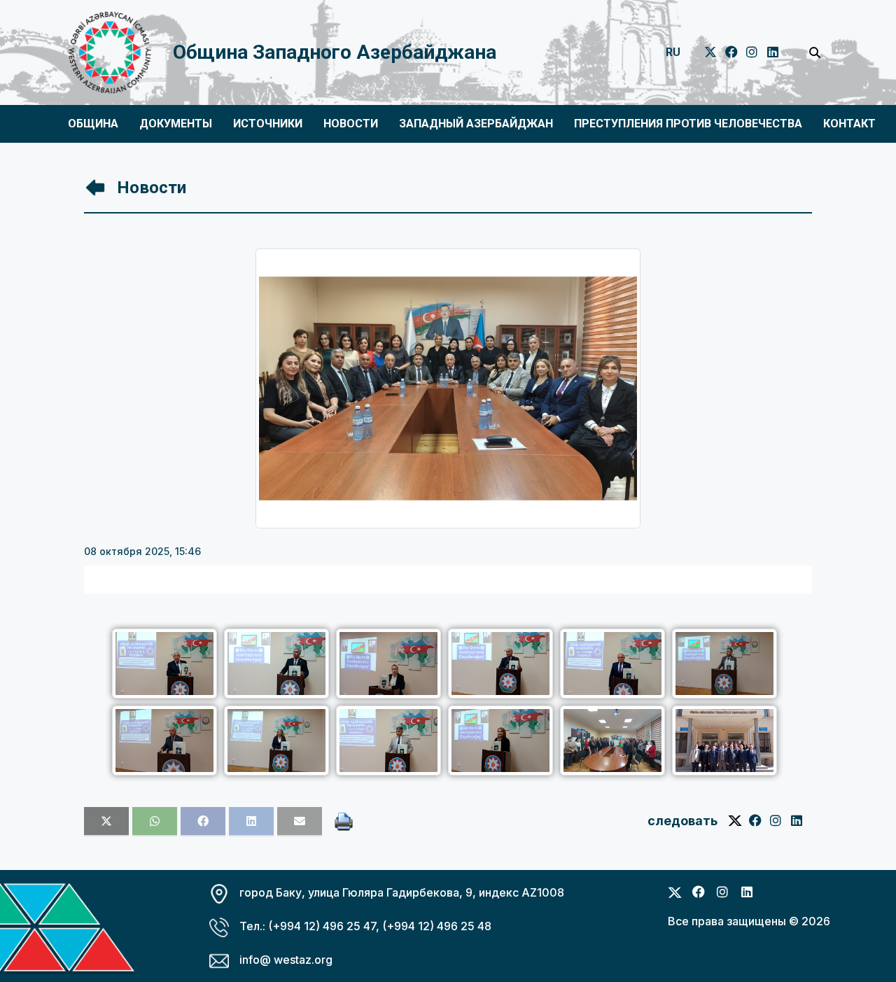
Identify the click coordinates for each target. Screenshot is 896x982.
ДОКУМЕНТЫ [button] (175, 123)
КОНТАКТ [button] (849, 123)
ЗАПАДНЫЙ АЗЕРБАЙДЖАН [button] (476, 123)
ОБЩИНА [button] (93, 123)
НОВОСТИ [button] (350, 123)
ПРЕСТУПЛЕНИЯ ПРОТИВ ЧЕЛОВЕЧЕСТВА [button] (688, 123)
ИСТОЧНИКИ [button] (267, 123)
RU (673, 52)
